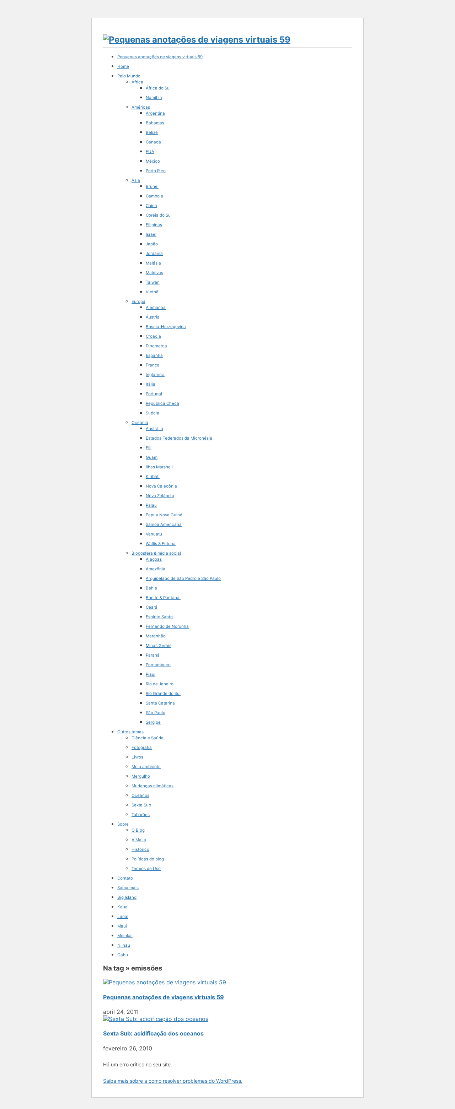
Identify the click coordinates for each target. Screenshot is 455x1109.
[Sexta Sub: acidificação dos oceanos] (155, 1018)
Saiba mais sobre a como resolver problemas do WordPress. (172, 1081)
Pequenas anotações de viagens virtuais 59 (163, 997)
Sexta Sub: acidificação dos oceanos (153, 1033)
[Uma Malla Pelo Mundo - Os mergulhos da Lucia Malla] (196, 39)
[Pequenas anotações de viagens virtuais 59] (164, 982)
